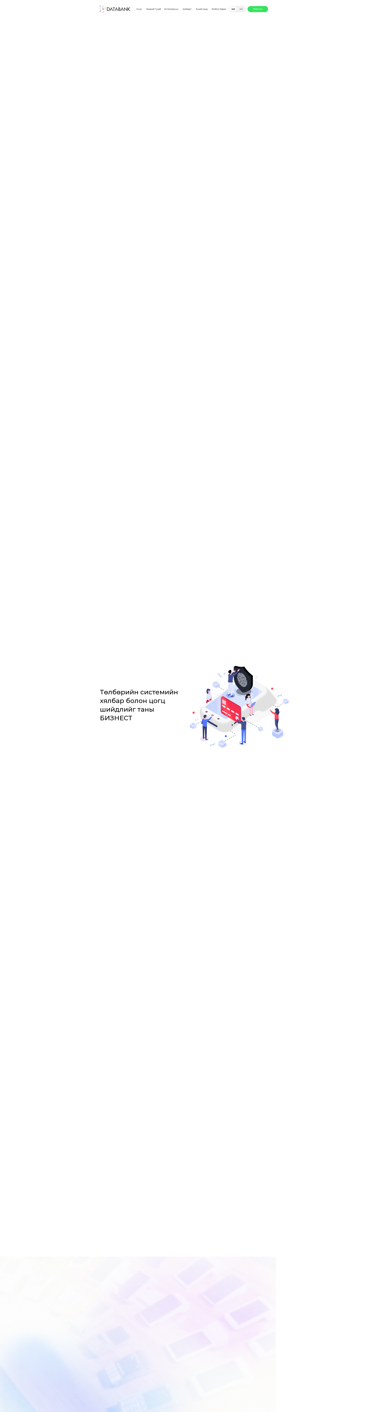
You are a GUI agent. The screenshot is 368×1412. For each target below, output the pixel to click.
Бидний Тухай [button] (153, 9)
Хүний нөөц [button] (202, 9)
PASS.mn (257, 9)
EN (241, 9)
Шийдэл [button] (187, 9)
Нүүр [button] (139, 9)
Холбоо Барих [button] (219, 9)
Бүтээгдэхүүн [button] (171, 9)
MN (233, 9)
